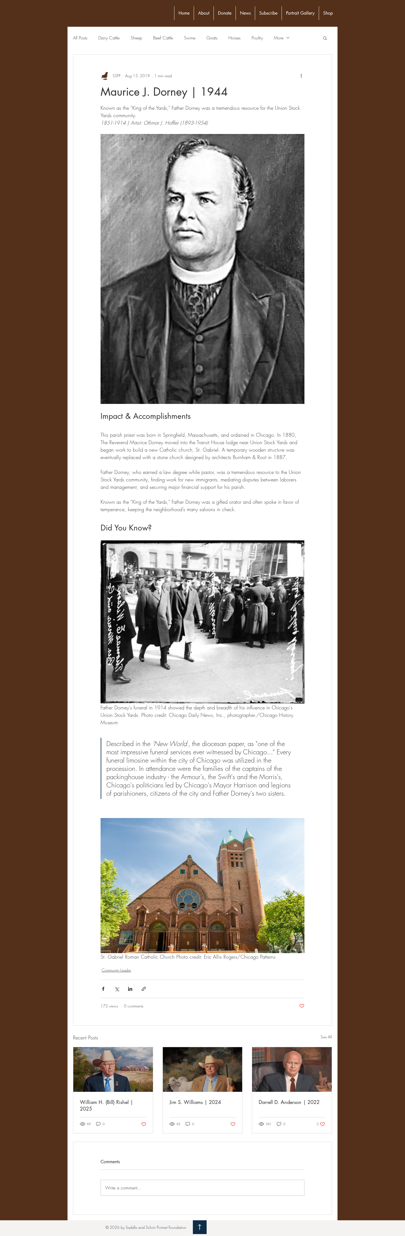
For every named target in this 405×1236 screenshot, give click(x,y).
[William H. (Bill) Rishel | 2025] (113, 1069)
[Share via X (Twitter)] (116, 988)
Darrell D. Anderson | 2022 (289, 1102)
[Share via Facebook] (103, 988)
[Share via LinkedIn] (130, 988)
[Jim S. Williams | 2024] (202, 1069)
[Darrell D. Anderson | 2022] (292, 1069)
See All (326, 1036)
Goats (211, 38)
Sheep (136, 38)
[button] (325, 38)
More (279, 38)
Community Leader (116, 970)
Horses (234, 38)
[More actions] (301, 75)
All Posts (80, 38)
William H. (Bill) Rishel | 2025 (106, 1105)
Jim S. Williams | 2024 (195, 1102)
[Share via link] (143, 988)
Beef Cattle (163, 38)
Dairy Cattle (109, 38)
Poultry (257, 38)
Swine (189, 38)
